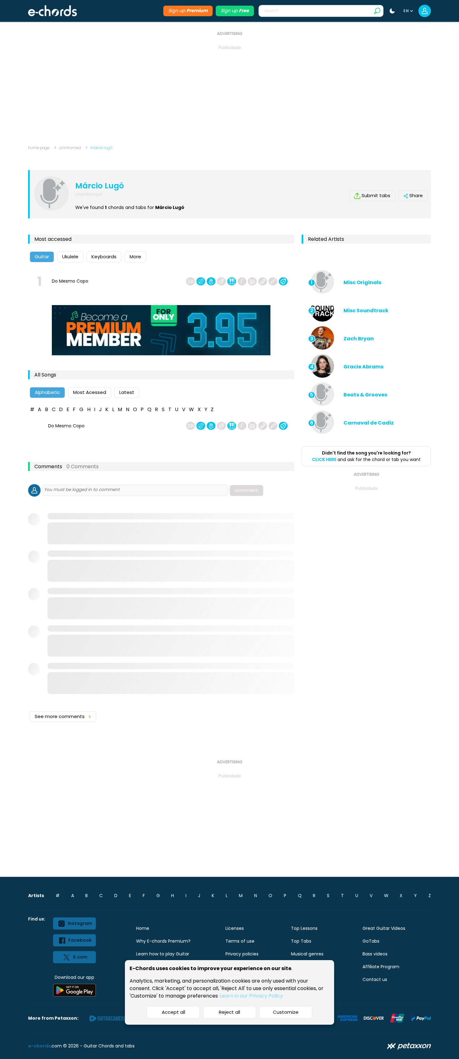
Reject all (229, 1012)
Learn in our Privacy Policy (251, 995)
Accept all (173, 1012)
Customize (286, 1012)
